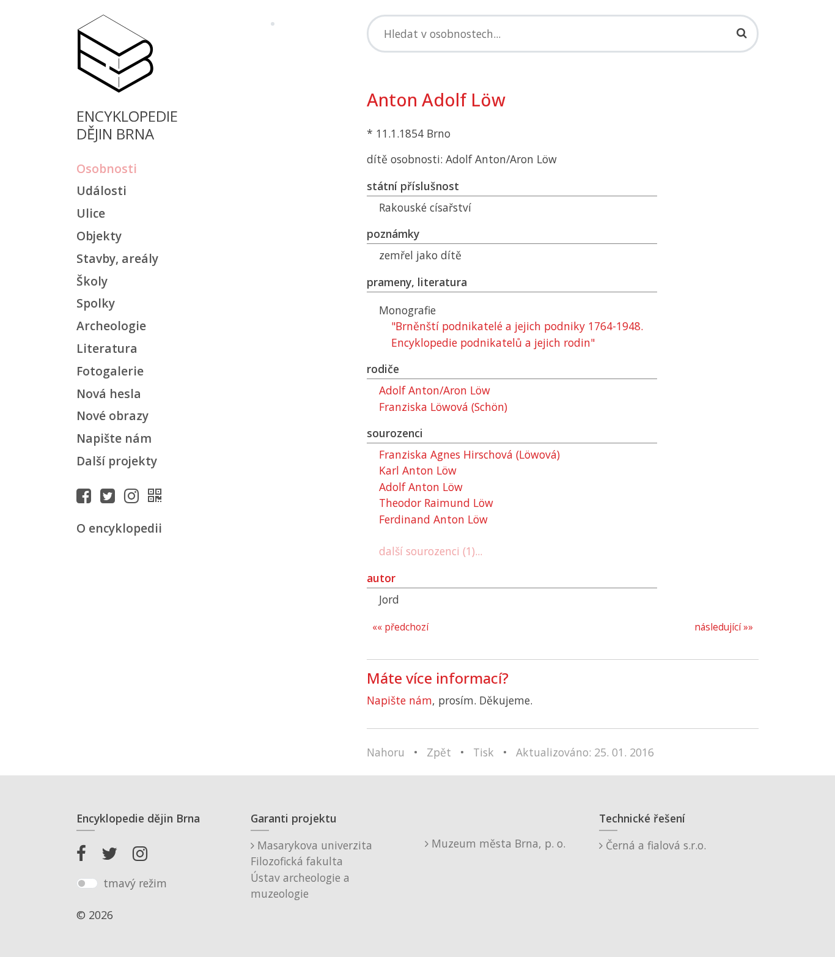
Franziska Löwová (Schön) (443, 406)
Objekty (99, 235)
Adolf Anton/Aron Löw (434, 390)
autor (381, 578)
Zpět (439, 752)
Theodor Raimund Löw (436, 502)
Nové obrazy (112, 415)
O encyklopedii (119, 528)
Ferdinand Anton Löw (433, 519)
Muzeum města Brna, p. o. (497, 843)
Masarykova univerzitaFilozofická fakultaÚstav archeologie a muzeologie (311, 869)
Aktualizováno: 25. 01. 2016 (585, 752)
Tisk (483, 752)
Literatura (107, 348)
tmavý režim (135, 883)
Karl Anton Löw (418, 470)
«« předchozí (400, 627)
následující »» (723, 627)
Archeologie (111, 325)
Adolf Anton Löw (421, 486)
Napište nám (114, 438)
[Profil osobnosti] (157, 495)
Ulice (90, 213)
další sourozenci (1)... (430, 551)
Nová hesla (108, 393)
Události (101, 190)
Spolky (95, 303)
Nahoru (386, 752)
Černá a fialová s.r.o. (654, 845)
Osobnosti (106, 168)
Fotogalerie (110, 371)
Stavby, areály (117, 258)
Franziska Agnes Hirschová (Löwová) (469, 454)
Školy (92, 281)
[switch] (87, 883)
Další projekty (116, 461)
